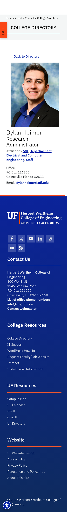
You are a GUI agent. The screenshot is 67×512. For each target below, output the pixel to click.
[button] (7, 505)
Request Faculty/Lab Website (28, 357)
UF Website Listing (20, 453)
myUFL (12, 411)
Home (8, 18)
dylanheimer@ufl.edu (32, 182)
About (18, 18)
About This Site (18, 477)
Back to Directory (26, 56)
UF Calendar (16, 405)
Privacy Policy (17, 465)
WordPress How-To (21, 350)
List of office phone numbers (28, 299)
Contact (29, 18)
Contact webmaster (22, 308)
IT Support (14, 344)
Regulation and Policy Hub (26, 471)
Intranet (13, 363)
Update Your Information (25, 369)
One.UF (12, 417)
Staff (29, 159)
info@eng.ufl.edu (20, 304)
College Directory (19, 338)
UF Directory (16, 423)
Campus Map (16, 399)
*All (25, 151)
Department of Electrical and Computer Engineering (29, 155)
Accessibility (16, 459)
